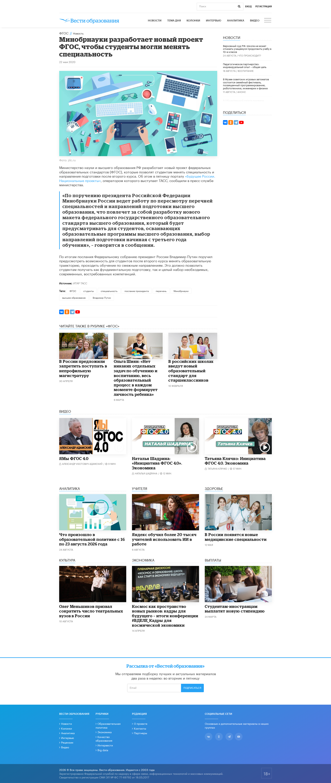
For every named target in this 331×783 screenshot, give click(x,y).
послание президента (137, 291)
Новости (154, 20)
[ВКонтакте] (61, 312)
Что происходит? (249, 55)
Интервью (213, 20)
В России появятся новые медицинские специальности (236, 537)
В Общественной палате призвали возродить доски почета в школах (243, 101)
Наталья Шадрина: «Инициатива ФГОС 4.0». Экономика (157, 463)
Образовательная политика (108, 725)
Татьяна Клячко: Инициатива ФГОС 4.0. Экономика (235, 461)
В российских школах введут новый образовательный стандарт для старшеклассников (191, 370)
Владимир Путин (102, 297)
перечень (161, 291)
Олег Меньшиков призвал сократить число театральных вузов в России (91, 611)
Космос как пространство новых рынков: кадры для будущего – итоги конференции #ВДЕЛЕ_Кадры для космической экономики (165, 615)
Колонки (193, 20)
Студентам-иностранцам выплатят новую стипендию (235, 608)
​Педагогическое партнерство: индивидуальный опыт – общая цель (244, 65)
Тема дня (174, 20)
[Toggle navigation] (268, 20)
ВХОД (248, 6)
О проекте (140, 723)
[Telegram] (72, 312)
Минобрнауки (181, 291)
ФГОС (63, 32)
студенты (88, 291)
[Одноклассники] (67, 312)
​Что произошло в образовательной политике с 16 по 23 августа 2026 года (92, 539)
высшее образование (74, 297)
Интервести (105, 745)
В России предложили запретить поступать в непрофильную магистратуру (83, 368)
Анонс (241, 91)
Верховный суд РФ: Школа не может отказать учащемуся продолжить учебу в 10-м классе (247, 48)
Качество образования (104, 739)
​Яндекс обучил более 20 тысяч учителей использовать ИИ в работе (164, 539)
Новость (78, 33)
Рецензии (67, 742)
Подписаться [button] (192, 688)
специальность (109, 291)
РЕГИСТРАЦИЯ (263, 6)
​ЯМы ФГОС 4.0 (73, 458)
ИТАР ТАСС (80, 283)
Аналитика (235, 20)
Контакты (140, 728)
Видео (254, 20)
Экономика (104, 732)
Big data (102, 750)
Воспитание (246, 70)
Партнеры (140, 733)
